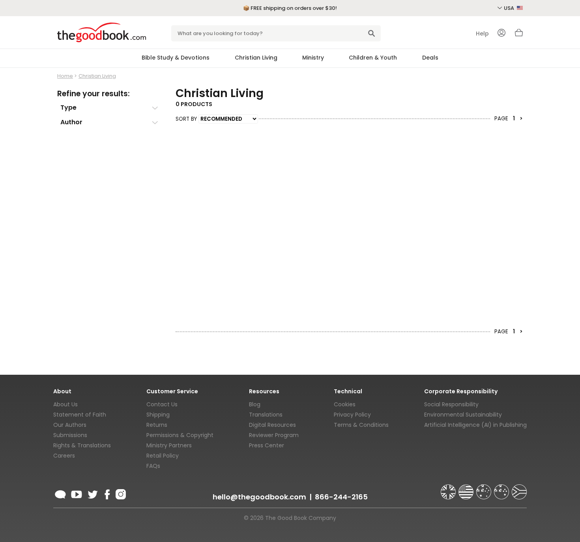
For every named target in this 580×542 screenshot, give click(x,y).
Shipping (158, 415)
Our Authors (69, 425)
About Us (65, 404)
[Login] (501, 33)
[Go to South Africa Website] (519, 488)
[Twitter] (92, 493)
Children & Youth (373, 58)
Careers (64, 456)
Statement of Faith (79, 415)
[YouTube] (76, 493)
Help (482, 33)
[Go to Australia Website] (484, 488)
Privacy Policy (352, 415)
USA (509, 8)
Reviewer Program (274, 435)
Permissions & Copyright (179, 435)
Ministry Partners (169, 445)
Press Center (266, 445)
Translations (266, 415)
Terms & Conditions (361, 425)
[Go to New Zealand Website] (502, 488)
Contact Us (162, 404)
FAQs (153, 466)
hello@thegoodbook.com (259, 497)
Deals (430, 58)
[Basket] (519, 35)
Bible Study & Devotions (176, 58)
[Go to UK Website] (449, 488)
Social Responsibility (451, 404)
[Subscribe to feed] (60, 493)
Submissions (70, 435)
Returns (156, 425)
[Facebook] (107, 493)
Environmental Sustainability (463, 415)
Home (65, 76)
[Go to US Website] (466, 488)
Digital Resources (272, 425)
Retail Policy (162, 456)
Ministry (313, 58)
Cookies (344, 404)
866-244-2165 (341, 497)
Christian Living (256, 58)
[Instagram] (120, 493)
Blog (254, 404)
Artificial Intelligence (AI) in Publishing (475, 425)
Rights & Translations (82, 445)
